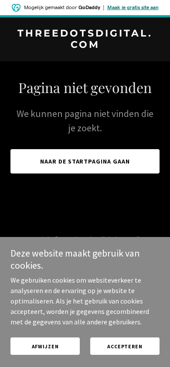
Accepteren (125, 346)
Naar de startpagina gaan (85, 161)
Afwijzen (45, 346)
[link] (85, 45)
